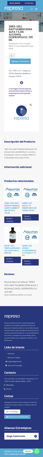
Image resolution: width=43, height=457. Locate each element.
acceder (12, 295)
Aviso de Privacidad (15, 365)
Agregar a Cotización (20, 61)
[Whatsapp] (37, 451)
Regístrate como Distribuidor (18, 417)
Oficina (8, 389)
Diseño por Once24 (18, 454)
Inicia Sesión (15, 3)
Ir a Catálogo (13, 412)
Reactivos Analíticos (22, 73)
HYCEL (11, 73)
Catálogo (29, 3)
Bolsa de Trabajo (14, 358)
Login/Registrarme (15, 361)
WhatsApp (10, 385)
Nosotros (11, 354)
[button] (31, 105)
